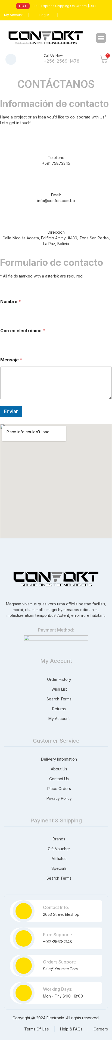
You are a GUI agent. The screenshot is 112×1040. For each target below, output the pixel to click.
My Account (13, 15)
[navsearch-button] (10, 59)
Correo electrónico (22, 330)
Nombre (10, 301)
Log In (44, 15)
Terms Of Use (36, 1029)
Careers (101, 1029)
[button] (101, 38)
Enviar (11, 411)
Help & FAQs (71, 1029)
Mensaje (11, 359)
